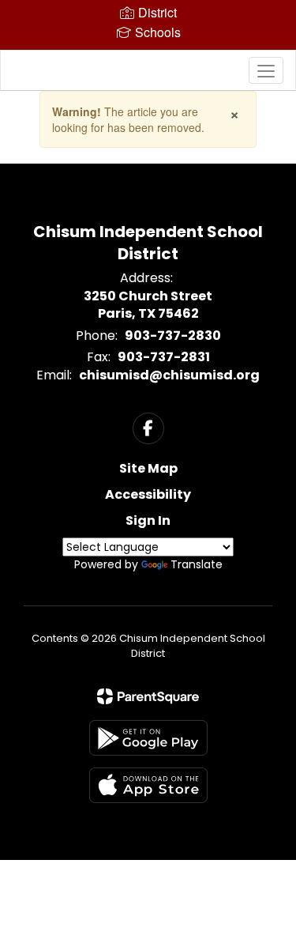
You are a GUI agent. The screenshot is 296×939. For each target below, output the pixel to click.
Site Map (148, 468)
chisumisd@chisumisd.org (169, 375)
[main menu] (266, 70)
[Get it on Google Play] (148, 738)
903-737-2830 (173, 335)
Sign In (148, 520)
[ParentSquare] (148, 696)
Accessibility (148, 494)
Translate (196, 564)
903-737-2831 (164, 357)
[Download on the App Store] (148, 785)
